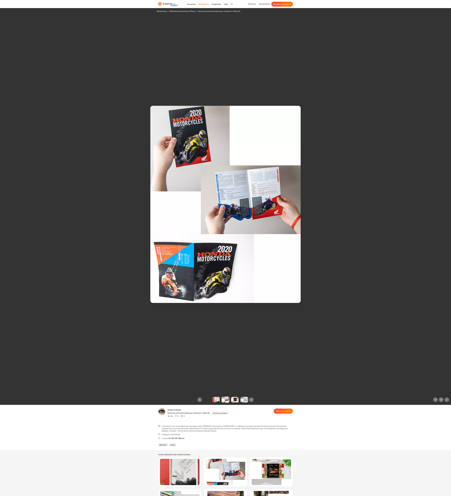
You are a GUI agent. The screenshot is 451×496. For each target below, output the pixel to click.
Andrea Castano (174, 410)
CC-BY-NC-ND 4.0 (176, 438)
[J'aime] (435, 399)
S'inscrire (252, 4)
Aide (226, 4)
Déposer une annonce (282, 4)
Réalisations (203, 4)
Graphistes (216, 4)
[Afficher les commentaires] (441, 399)
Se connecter (264, 4)
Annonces (191, 4)
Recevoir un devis (283, 411)
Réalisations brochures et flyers (182, 11)
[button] (199, 399)
